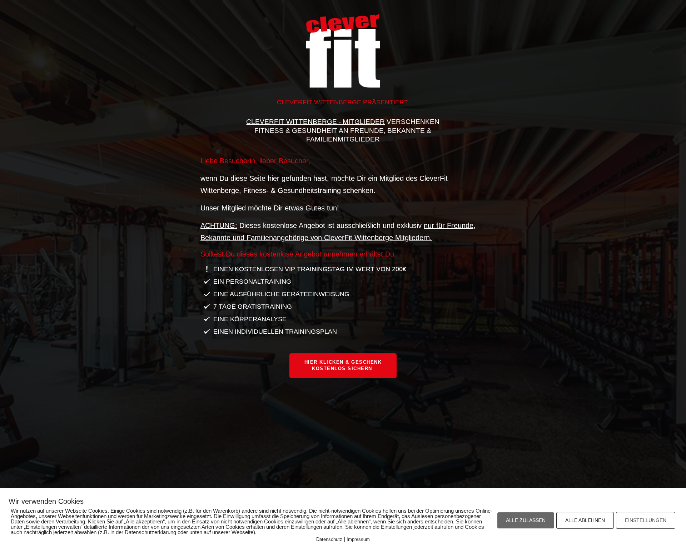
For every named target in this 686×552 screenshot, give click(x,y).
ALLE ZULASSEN (526, 520)
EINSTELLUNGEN (645, 520)
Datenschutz (329, 539)
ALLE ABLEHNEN (585, 520)
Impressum (358, 539)
